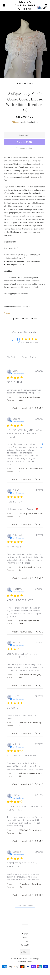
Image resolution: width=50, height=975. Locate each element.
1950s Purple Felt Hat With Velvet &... (31, 831)
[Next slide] (37, 84)
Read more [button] (40, 445)
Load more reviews (25, 905)
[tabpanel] (25, 44)
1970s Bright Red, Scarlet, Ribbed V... (31, 515)
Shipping (15, 122)
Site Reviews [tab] (12, 357)
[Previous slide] (13, 84)
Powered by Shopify (25, 961)
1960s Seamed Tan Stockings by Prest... (30, 676)
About (25, 937)
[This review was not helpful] (40, 408)
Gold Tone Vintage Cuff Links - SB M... (30, 774)
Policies (25, 941)
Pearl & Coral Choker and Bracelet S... (31, 470)
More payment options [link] (24, 148)
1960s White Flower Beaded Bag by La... (30, 723)
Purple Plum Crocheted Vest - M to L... (31, 568)
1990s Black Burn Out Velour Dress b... (29, 622)
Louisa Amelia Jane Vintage (25, 5)
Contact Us (25, 945)
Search (25, 934)
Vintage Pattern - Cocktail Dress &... (30, 885)
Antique (7, 313)
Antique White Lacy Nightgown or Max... (30, 398)
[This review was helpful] (36, 408)
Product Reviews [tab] (29, 357)
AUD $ (23, 952)
